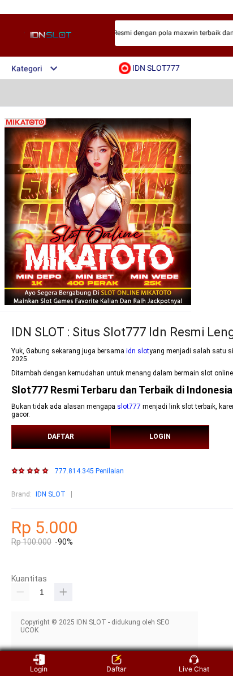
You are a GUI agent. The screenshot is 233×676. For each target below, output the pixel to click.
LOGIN (160, 436)
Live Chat (194, 669)
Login (39, 669)
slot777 (129, 406)
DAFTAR (61, 436)
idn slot (137, 351)
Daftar (116, 669)
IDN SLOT (51, 494)
